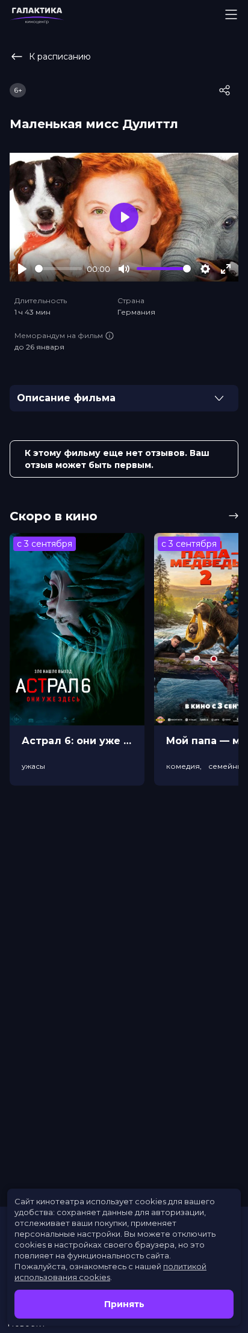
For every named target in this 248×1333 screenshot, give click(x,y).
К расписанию (60, 56)
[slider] (58, 268)
